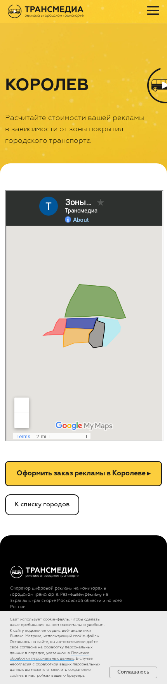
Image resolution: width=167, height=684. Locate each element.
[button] (83, 473)
